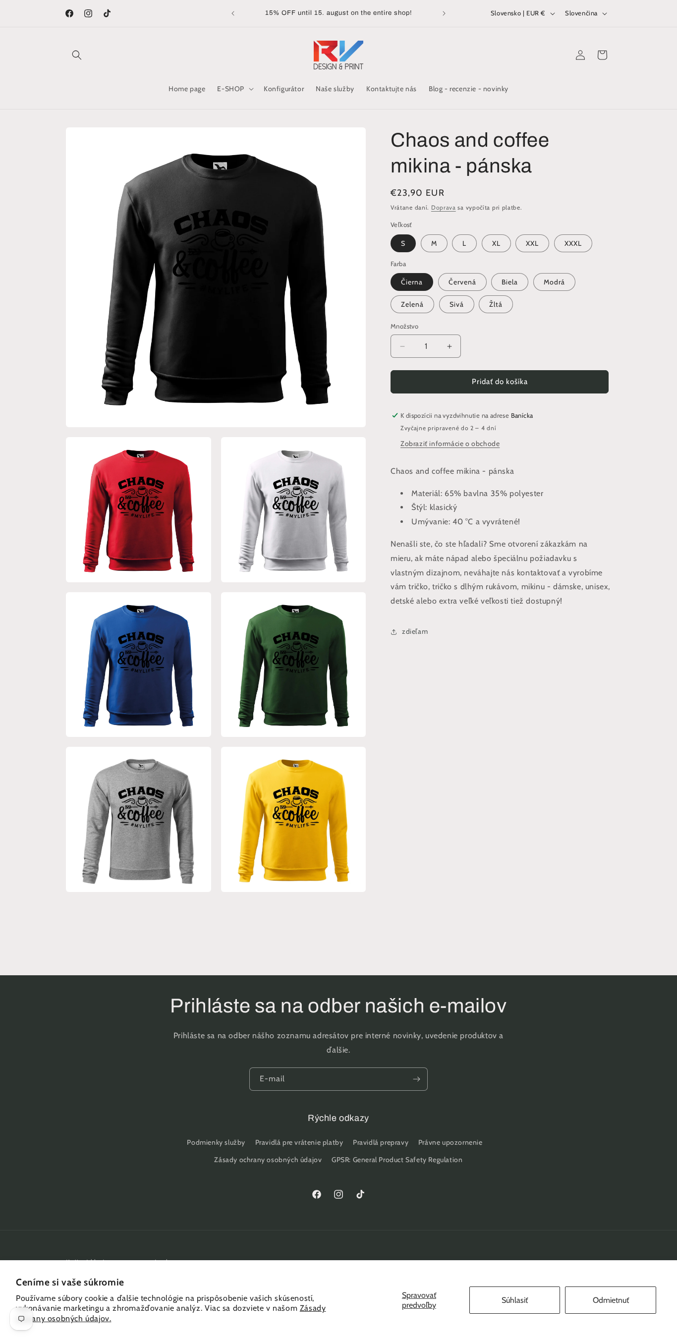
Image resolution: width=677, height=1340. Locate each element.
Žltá (496, 304)
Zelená (412, 304)
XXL (532, 243)
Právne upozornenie (450, 1142)
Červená (462, 282)
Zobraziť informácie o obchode (450, 443)
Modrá (554, 282)
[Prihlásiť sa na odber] (416, 1079)
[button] (77, 55)
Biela (510, 282)
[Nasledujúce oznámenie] (444, 13)
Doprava (443, 207)
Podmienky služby (216, 1142)
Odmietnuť (611, 1300)
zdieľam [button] (415, 631)
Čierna (412, 282)
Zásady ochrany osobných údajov (268, 1159)
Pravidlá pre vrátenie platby (299, 1142)
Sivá (457, 304)
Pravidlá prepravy (380, 1142)
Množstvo (404, 327)
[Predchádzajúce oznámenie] (233, 13)
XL (496, 243)
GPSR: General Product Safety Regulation (397, 1159)
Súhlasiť (515, 1300)
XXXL (573, 243)
